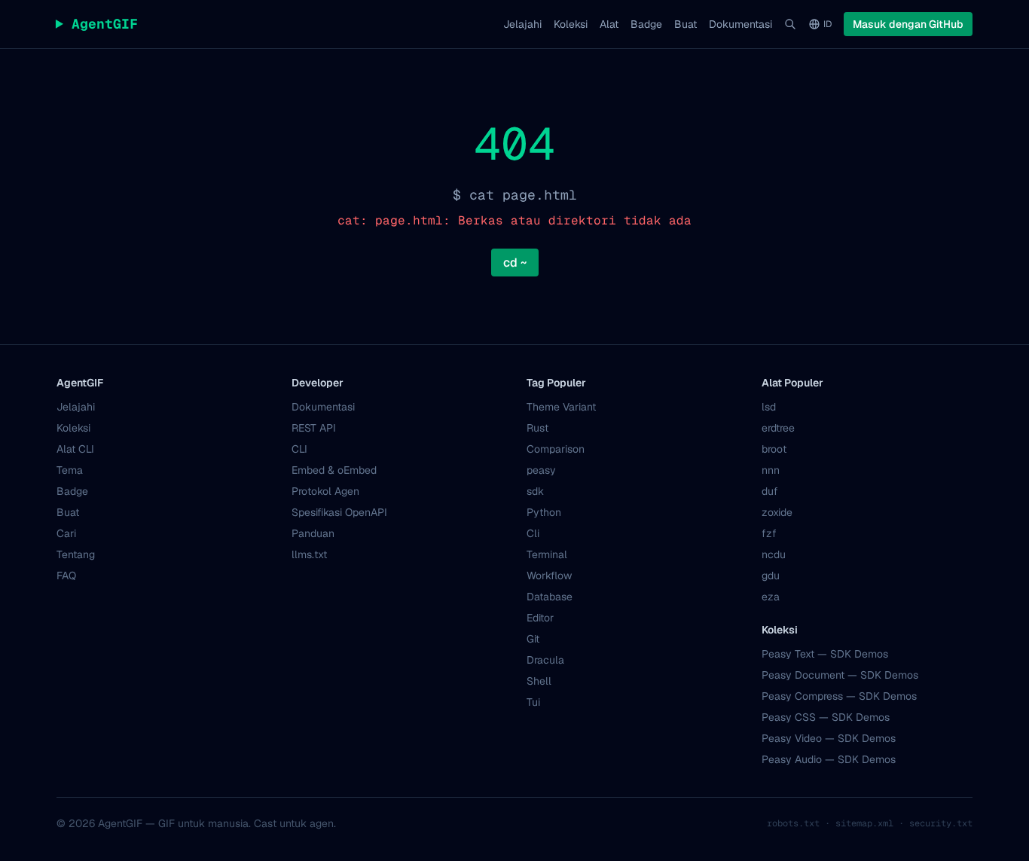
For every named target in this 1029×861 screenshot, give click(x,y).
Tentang (75, 554)
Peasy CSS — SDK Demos (826, 717)
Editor (540, 617)
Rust (537, 428)
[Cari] (790, 24)
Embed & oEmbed (334, 470)
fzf (769, 533)
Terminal (547, 554)
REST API (314, 428)
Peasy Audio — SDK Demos (829, 759)
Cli (533, 533)
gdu (771, 575)
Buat (685, 24)
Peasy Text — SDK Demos (825, 654)
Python (544, 512)
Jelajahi (522, 24)
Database (550, 596)
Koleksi (571, 24)
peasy (541, 470)
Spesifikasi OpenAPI (339, 512)
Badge (646, 24)
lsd (769, 407)
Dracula (545, 660)
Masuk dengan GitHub (908, 24)
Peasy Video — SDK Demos (829, 738)
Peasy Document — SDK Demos (840, 675)
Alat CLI (75, 449)
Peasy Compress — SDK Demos (839, 696)
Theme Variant (561, 407)
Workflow (549, 575)
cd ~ (515, 262)
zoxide (777, 512)
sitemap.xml (864, 823)
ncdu (774, 554)
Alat (609, 24)
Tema (69, 470)
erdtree (778, 428)
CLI (299, 449)
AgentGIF (97, 24)
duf (770, 491)
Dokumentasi (740, 24)
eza (771, 596)
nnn (771, 470)
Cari (66, 533)
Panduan (313, 533)
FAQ (66, 575)
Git (533, 639)
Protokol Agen (325, 491)
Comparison (556, 449)
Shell (539, 681)
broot (774, 449)
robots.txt (793, 823)
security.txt (941, 823)
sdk (535, 491)
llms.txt (309, 554)
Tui (533, 702)
